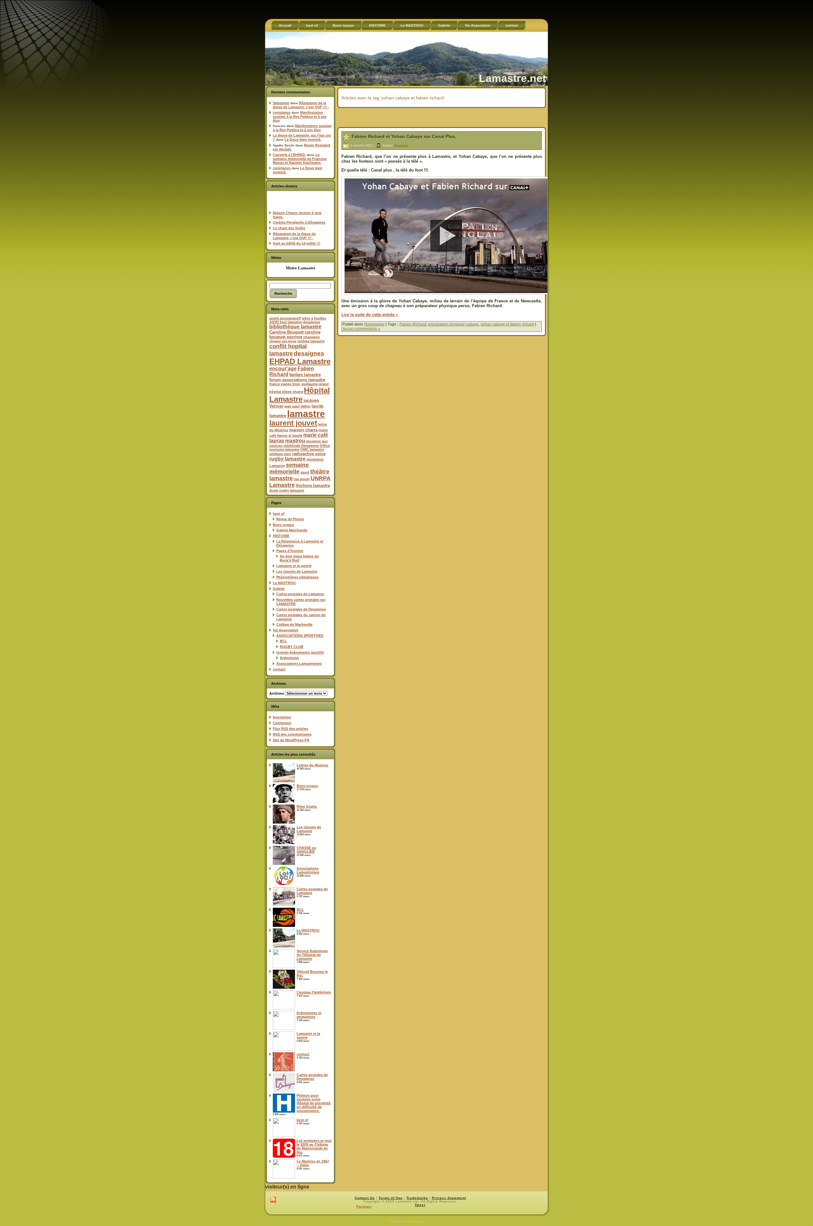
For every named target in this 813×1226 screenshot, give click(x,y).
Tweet (420, 1205)
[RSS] (273, 1201)
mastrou (295, 440)
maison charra (303, 430)
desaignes (309, 353)
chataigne (311, 337)
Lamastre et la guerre (294, 566)
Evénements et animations (309, 1015)
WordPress (416, 1221)
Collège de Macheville (294, 624)
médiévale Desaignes (301, 446)
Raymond (401, 145)
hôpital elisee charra (286, 392)
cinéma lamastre (311, 341)
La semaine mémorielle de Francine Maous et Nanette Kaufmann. (300, 159)
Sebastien (281, 103)
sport (304, 472)
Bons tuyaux (283, 525)
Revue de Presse (290, 519)
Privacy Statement (449, 1198)
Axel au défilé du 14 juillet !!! (296, 243)
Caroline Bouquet (286, 332)
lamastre (306, 413)
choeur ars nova (282, 341)
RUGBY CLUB (291, 647)
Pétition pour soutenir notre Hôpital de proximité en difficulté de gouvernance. (314, 1103)
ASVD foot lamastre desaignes (294, 322)
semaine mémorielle (289, 468)
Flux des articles (290, 729)
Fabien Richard (413, 324)
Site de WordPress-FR (291, 740)
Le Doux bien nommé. (303, 139)
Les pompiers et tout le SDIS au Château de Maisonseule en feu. (314, 1146)
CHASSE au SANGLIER (306, 849)
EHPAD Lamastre (300, 361)
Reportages (374, 324)
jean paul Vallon (297, 406)
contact (279, 669)
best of (279, 513)
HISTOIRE (281, 536)
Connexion (282, 723)
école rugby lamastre (286, 490)
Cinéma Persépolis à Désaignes (299, 222)
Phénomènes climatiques (297, 577)
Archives (276, 693)
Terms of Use (391, 1198)
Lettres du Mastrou (312, 765)
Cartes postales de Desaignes (301, 609)
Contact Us (365, 1198)
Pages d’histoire (289, 551)
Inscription (282, 717)
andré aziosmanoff (285, 318)
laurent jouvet (293, 423)
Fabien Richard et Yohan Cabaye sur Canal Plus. (404, 136)
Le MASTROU (284, 583)
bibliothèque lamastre (295, 326)
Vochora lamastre (313, 485)
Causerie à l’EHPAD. (289, 155)
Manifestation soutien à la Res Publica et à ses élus (299, 116)
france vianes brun (284, 384)
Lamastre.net (512, 78)
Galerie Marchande (291, 530)
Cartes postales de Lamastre (300, 594)
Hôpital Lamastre (299, 394)
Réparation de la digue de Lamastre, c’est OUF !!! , (301, 105)
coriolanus (282, 112)
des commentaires (292, 734)
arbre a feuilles (314, 318)
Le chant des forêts (289, 228)
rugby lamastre (287, 458)
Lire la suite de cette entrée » (369, 314)
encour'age (283, 368)
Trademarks (417, 1198)
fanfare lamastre (305, 374)
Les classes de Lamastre (296, 571)
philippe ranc (280, 454)
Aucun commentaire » (361, 329)
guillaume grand (315, 384)
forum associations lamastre (297, 379)
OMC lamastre (312, 449)
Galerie (279, 588)
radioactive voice (309, 453)
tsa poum (302, 479)
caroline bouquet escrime (294, 334)
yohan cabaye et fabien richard (507, 324)
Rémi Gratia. (307, 806)
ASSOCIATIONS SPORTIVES (299, 635)
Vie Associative (285, 630)
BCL (283, 641)
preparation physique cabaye (453, 324)
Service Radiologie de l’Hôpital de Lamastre (312, 954)
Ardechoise (289, 658)
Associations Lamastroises (299, 663)
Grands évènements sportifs (300, 652)
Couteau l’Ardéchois (314, 992)
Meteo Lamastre (300, 268)
